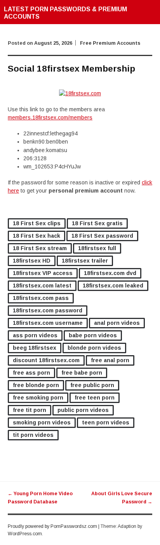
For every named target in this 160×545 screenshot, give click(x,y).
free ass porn (31, 373)
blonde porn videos (94, 348)
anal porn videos (117, 323)
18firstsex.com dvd (110, 273)
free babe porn (81, 373)
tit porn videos (33, 435)
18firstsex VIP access (43, 273)
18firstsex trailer (85, 261)
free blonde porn (36, 385)
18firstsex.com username (48, 323)
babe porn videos (93, 335)
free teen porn (95, 397)
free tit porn (29, 410)
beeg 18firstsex (34, 348)
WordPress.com (25, 533)
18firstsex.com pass (41, 298)
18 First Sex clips (37, 223)
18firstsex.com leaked (113, 285)
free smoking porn (38, 397)
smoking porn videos (42, 422)
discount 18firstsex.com (46, 360)
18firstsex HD (31, 261)
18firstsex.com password (47, 310)
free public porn (92, 385)
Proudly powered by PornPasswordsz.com (52, 526)
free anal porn (110, 360)
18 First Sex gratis (97, 223)
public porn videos (83, 410)
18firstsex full (97, 248)
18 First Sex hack (36, 236)
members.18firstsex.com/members (50, 117)
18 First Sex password (102, 236)
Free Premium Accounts (110, 43)
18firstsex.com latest (42, 285)
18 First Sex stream (40, 248)
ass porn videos (35, 335)
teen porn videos (105, 422)
